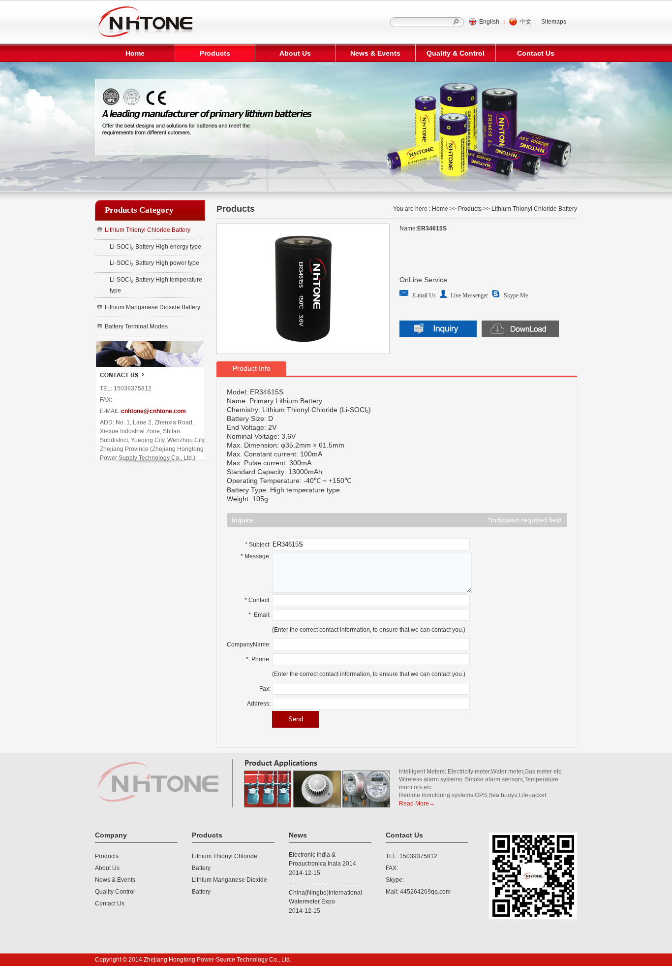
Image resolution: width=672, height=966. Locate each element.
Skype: (395, 879)
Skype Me (516, 295)
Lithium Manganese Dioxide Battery (152, 307)
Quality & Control (456, 53)
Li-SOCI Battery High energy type (155, 247)
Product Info (252, 368)
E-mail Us (424, 295)
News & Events (375, 53)
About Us (295, 53)
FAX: (392, 868)
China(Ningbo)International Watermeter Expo (325, 897)
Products (215, 53)
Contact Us (535, 53)
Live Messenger (469, 295)
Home (135, 53)
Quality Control (115, 891)
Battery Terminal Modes (136, 326)
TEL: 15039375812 (411, 856)
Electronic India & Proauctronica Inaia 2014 (322, 859)
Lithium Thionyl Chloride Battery (147, 229)
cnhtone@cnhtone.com (153, 411)
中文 (525, 21)
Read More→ (417, 803)
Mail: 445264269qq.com (418, 891)
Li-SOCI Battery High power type (154, 263)
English (489, 21)
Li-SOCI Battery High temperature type (156, 285)
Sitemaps (553, 21)
